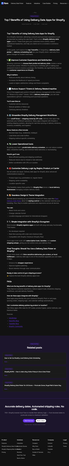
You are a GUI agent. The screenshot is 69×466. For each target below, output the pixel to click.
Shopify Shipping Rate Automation (12, 449)
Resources (63, 3)
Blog (49, 452)
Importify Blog (14, 321)
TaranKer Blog (14, 324)
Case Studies (47, 3)
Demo (18, 449)
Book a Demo (21, 458)
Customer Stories (22, 446)
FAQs (33, 455)
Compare (35, 443)
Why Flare (35, 446)
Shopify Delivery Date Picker (10, 446)
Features (28, 3)
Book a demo (41, 420)
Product (4, 440)
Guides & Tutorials (37, 452)
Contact (50, 443)
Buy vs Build (35, 449)
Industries (37, 3)
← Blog (34, 12)
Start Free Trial (21, 455)
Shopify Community (16, 326)
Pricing (55, 3)
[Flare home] (4, 3)
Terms (65, 446)
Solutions (20, 440)
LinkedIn (50, 446)
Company (51, 440)
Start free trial (29, 420)
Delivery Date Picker (17, 3)
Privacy (65, 443)
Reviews (19, 452)
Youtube (50, 449)
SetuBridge (13, 318)
